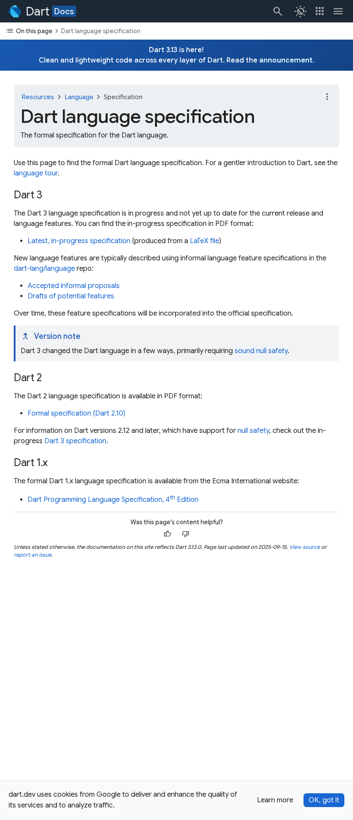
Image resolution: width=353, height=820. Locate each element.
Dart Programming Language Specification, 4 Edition (113, 499)
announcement (286, 60)
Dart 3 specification (75, 441)
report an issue (32, 554)
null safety (253, 430)
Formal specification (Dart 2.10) (76, 413)
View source (304, 547)
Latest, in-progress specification (79, 241)
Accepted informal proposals (74, 286)
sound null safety (261, 351)
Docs (64, 11)
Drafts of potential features (71, 296)
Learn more (275, 800)
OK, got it (324, 800)
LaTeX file (204, 241)
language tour (36, 173)
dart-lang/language (44, 268)
